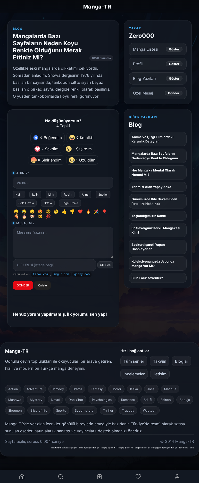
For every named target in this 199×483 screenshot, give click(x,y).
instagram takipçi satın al (164, 447)
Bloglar (181, 361)
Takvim (159, 361)
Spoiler (103, 194)
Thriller (108, 410)
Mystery (36, 400)
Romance (128, 400)
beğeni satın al (142, 447)
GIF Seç (105, 265)
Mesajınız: (26, 223)
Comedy (57, 389)
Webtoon (150, 410)
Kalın (19, 194)
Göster (174, 49)
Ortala (48, 203)
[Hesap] (177, 476)
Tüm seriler (134, 361)
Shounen (15, 410)
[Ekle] (99, 476)
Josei (151, 389)
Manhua (170, 389)
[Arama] (60, 476)
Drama (77, 389)
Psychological (102, 400)
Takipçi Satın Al (125, 447)
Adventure (35, 389)
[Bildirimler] (138, 476)
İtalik (35, 194)
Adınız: (22, 173)
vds (192, 447)
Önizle (42, 285)
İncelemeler (134, 373)
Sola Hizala (26, 203)
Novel (55, 400)
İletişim (159, 373)
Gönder (173, 93)
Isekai (134, 389)
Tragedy (128, 410)
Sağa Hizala (70, 203)
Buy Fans (183, 447)
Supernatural (84, 410)
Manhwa (14, 400)
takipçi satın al (108, 447)
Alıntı (85, 194)
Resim (68, 194)
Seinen (165, 400)
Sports (61, 410)
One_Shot (75, 400)
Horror (116, 389)
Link (51, 194)
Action (13, 389)
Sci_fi (148, 400)
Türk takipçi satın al (89, 447)
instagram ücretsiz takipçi (64, 447)
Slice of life (39, 410)
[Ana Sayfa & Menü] (21, 476)
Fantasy (97, 389)
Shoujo (185, 400)
